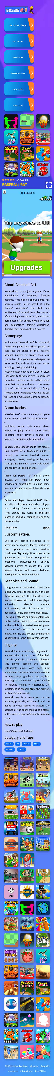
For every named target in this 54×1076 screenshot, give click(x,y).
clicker (21, 749)
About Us (34, 1066)
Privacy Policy (26, 1071)
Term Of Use (40, 1071)
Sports (9, 744)
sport (36, 744)
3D (18, 744)
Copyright (45, 1066)
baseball (10, 749)
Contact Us (13, 1071)
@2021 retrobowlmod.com (16, 1066)
